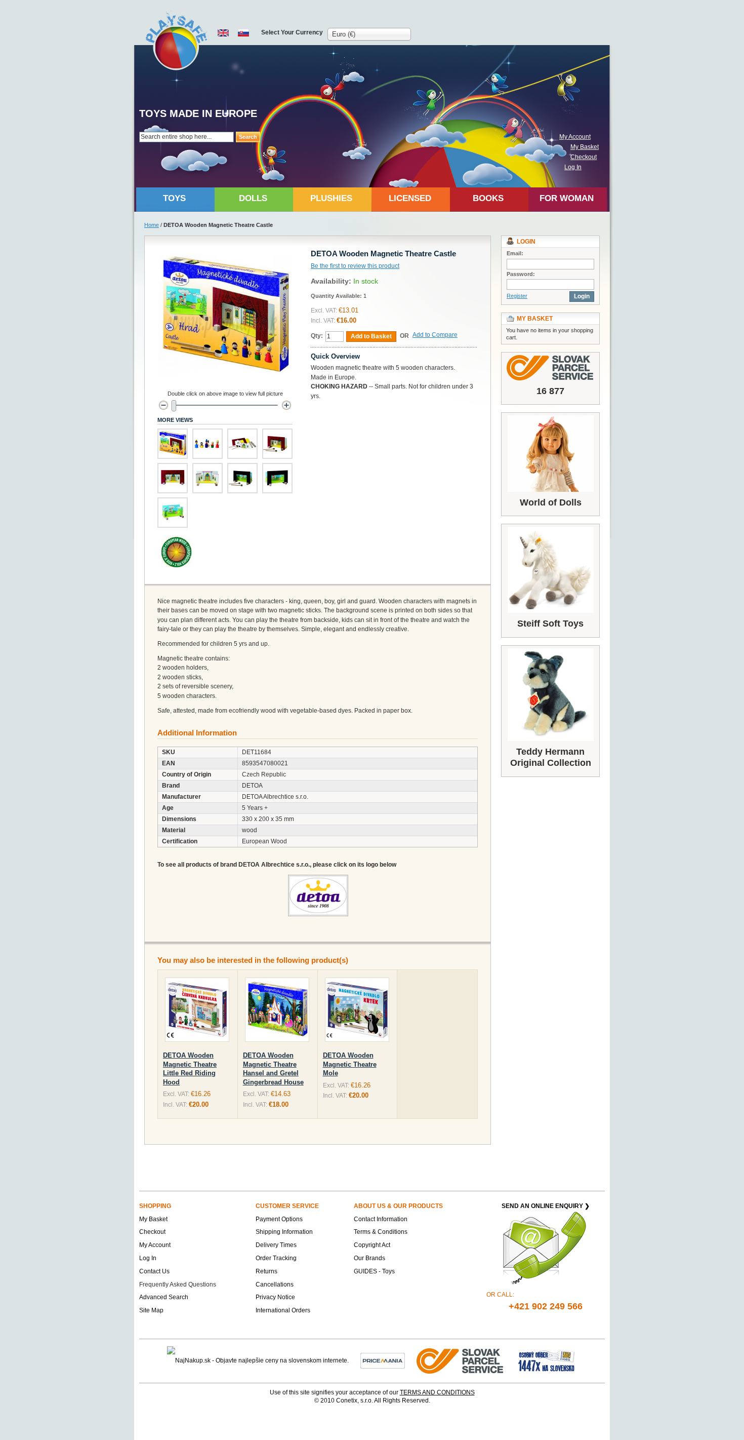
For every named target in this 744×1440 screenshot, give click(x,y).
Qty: (317, 335)
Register (517, 296)
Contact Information (380, 1219)
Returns (266, 1271)
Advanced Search (163, 1297)
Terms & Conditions (380, 1231)
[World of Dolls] (550, 453)
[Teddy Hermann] (550, 694)
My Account (575, 136)
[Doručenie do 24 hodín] (461, 1360)
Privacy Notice (275, 1297)
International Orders (283, 1310)
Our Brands (369, 1258)
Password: (521, 274)
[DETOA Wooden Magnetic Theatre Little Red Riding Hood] (197, 1012)
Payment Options (279, 1219)
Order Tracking (276, 1258)
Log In (573, 167)
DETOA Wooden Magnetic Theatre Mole (350, 1064)
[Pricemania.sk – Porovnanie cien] (382, 1360)
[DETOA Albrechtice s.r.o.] (317, 879)
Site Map (151, 1310)
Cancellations (275, 1284)
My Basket (584, 146)
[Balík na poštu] (546, 1360)
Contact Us (154, 1271)
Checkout (583, 157)
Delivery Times (276, 1245)
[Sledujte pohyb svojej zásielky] (550, 367)
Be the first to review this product (355, 265)
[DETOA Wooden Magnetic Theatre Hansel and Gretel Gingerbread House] (277, 1012)
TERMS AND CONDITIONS (437, 1392)
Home (151, 225)
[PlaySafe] (177, 41)
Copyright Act (372, 1245)
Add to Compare (435, 334)
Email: (515, 253)
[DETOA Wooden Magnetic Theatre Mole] (357, 1012)
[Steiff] (550, 570)
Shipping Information (284, 1231)
